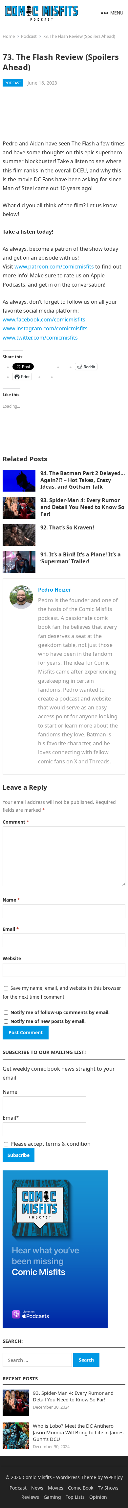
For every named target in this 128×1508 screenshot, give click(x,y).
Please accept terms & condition (50, 1143)
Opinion (98, 1497)
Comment (16, 822)
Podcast (29, 36)
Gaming (52, 1497)
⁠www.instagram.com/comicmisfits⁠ (45, 328)
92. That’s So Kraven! (67, 527)
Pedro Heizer (54, 589)
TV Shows (108, 1488)
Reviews (30, 1497)
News (37, 1488)
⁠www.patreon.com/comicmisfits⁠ (54, 266)
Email (11, 929)
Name (11, 900)
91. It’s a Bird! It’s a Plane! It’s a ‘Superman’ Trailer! (80, 558)
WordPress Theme (76, 1477)
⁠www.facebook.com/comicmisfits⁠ (44, 319)
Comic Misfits (37, 1477)
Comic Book (80, 1488)
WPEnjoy (113, 1477)
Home (9, 36)
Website (12, 958)
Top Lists (75, 1497)
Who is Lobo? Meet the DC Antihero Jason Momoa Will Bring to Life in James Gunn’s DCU (78, 1432)
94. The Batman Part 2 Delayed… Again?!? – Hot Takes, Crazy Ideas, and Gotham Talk (82, 480)
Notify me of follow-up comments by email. (60, 1012)
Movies (55, 1488)
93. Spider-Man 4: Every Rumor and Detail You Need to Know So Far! (82, 507)
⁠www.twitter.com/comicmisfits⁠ (40, 337)
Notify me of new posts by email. (48, 1021)
